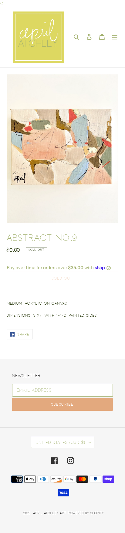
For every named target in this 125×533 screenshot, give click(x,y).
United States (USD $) (61, 442)
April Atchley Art (49, 513)
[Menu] (114, 37)
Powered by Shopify (86, 513)
